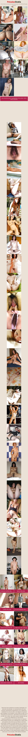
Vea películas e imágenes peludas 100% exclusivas (14, 99)
